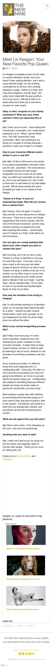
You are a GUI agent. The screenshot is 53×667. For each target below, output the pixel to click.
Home (15, 650)
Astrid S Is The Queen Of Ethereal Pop (22, 548)
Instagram (8, 459)
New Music (30, 626)
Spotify (19, 455)
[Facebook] (20, 653)
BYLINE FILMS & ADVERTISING (32, 659)
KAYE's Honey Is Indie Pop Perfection (22, 609)
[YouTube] (26, 653)
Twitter (27, 455)
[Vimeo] (30, 653)
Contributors (26, 650)
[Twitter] (23, 653)
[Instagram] (33, 653)
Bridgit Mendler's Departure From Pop (22, 579)
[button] (47, 5)
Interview (7, 626)
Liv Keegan (19, 626)
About (37, 650)
